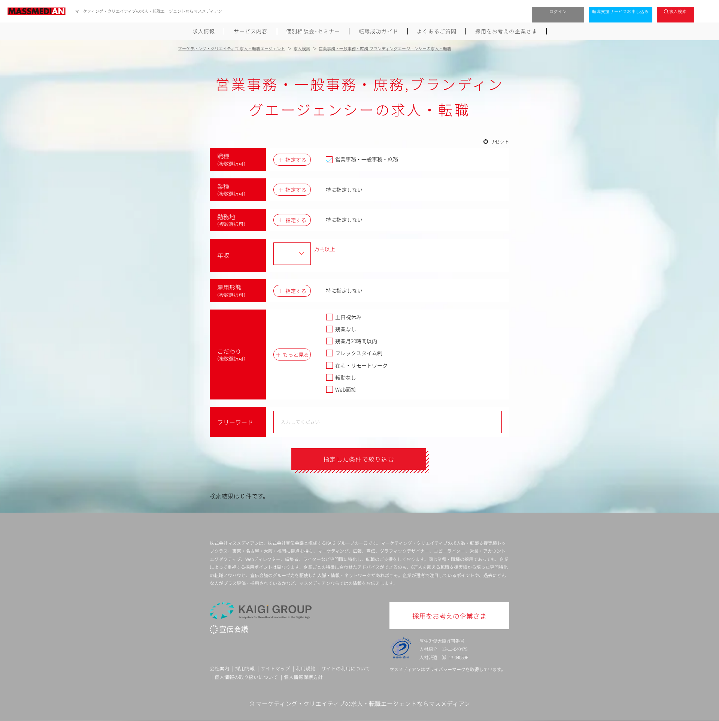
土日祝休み (348, 317)
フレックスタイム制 (358, 353)
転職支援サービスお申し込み (620, 11)
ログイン (558, 11)
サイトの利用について (345, 668)
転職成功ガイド (378, 31)
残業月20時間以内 (356, 341)
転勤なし (345, 377)
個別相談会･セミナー (313, 31)
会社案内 (219, 668)
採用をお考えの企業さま (506, 31)
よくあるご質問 (436, 31)
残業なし (345, 329)
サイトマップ (275, 668)
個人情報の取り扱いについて (246, 677)
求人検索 (678, 11)
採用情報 (245, 668)
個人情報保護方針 (303, 677)
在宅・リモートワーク (361, 365)
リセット (499, 141)
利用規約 (305, 668)
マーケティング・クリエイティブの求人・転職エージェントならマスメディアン (363, 703)
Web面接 (345, 389)
